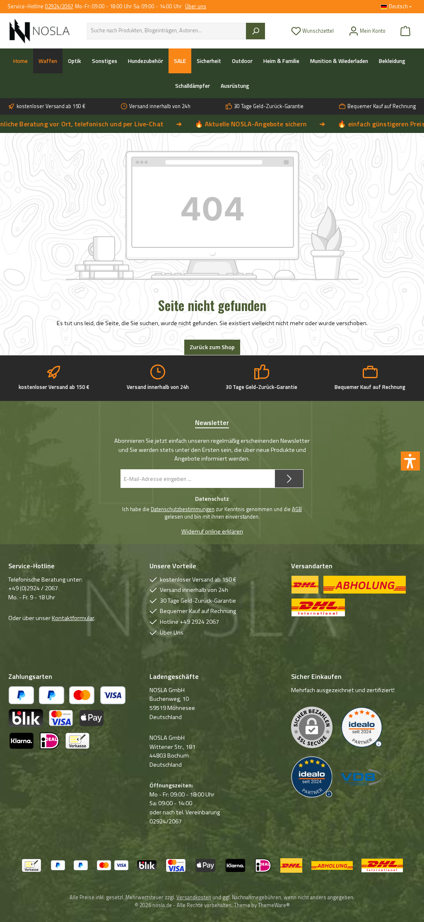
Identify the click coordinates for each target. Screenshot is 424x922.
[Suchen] (255, 31)
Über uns (195, 7)
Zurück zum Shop (212, 347)
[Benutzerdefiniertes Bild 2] (311, 777)
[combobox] (166, 31)
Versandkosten (193, 897)
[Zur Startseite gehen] (39, 30)
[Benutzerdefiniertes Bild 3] (361, 777)
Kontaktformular (73, 618)
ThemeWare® (274, 905)
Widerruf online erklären (212, 531)
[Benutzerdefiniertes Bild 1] (361, 727)
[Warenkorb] (405, 30)
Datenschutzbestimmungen (182, 509)
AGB (297, 509)
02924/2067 (59, 7)
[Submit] (289, 478)
